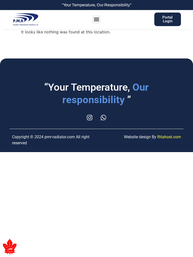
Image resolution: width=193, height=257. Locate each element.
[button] (96, 19)
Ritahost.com (169, 137)
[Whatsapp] (103, 117)
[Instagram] (89, 117)
